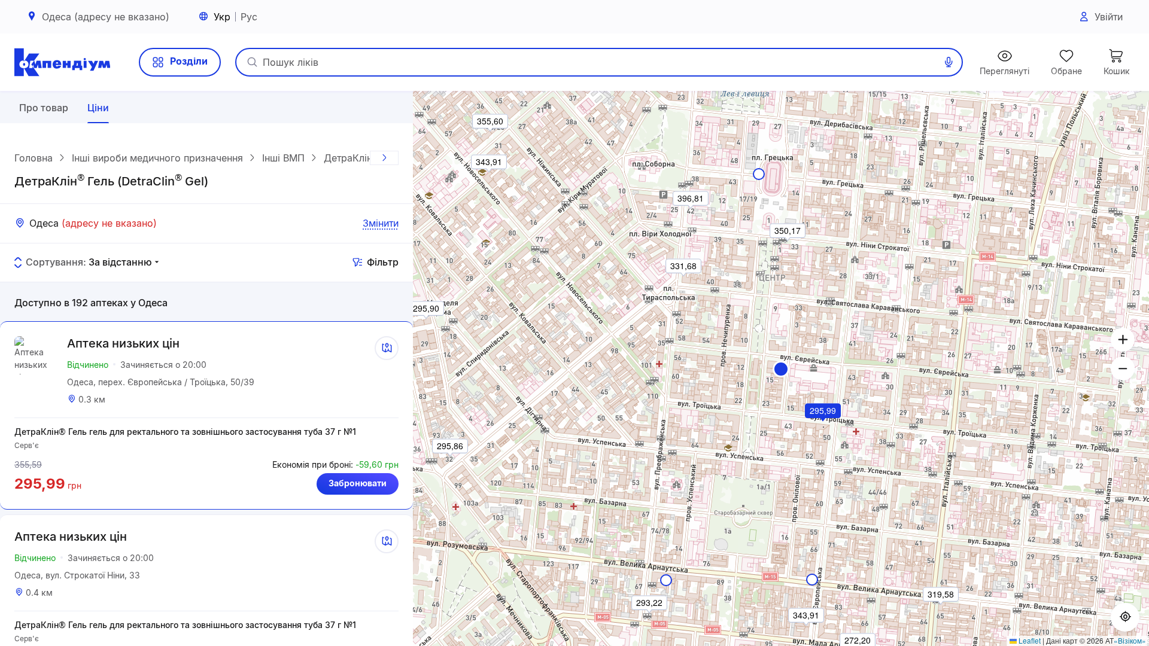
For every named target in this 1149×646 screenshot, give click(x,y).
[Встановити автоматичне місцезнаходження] (1125, 617)
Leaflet (1029, 640)
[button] (781, 369)
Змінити (381, 223)
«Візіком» (1130, 640)
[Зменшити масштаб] (1123, 368)
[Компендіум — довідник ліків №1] (62, 62)
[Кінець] (384, 158)
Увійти (1109, 17)
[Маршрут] (387, 348)
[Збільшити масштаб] (1123, 340)
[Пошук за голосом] (948, 62)
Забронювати (358, 483)
